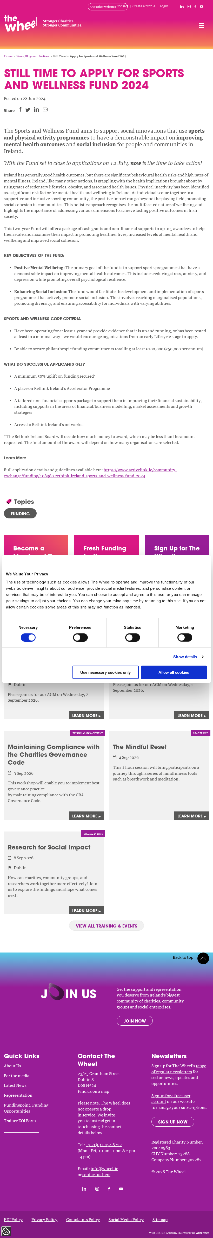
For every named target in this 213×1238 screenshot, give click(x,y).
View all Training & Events (106, 926)
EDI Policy (13, 1219)
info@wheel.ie (104, 1168)
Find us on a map (93, 1091)
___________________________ (21, 1130)
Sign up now (173, 1122)
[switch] (80, 637)
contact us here (96, 1174)
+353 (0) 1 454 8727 (104, 1144)
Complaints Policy (83, 1219)
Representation (18, 1095)
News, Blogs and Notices (32, 56)
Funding (20, 513)
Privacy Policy (44, 1219)
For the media (16, 1075)
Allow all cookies (173, 672)
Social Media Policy (126, 1219)
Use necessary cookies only (105, 672)
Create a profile (143, 6)
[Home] (65, 25)
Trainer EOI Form (20, 1120)
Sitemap (160, 1219)
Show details (185, 656)
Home (8, 56)
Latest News (15, 1085)
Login (164, 6)
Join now (134, 1021)
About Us (12, 1065)
